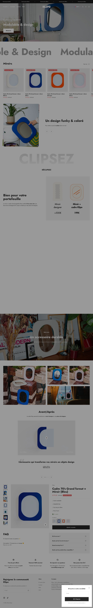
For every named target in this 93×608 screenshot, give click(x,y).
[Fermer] (89, 588)
